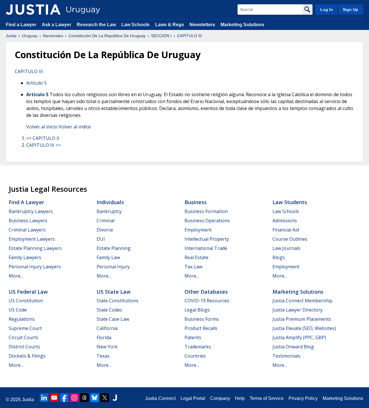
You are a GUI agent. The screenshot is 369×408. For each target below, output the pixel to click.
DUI (101, 239)
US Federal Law (28, 291)
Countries (195, 356)
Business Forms (201, 319)
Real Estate (196, 257)
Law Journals (286, 248)
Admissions (284, 220)
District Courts (24, 347)
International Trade (205, 248)
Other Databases (206, 291)
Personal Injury (113, 266)
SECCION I (161, 35)
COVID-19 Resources (206, 300)
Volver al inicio (41, 127)
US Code (18, 310)
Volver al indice (75, 127)
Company (220, 398)
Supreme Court (25, 328)
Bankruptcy (109, 211)
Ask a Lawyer (57, 24)
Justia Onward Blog (293, 347)
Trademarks (197, 347)
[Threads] (84, 397)
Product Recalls (200, 328)
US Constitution (26, 300)
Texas (103, 356)
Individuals (110, 202)
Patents (192, 337)
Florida (104, 337)
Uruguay (29, 35)
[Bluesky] (94, 397)
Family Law (108, 257)
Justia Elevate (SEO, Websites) (304, 328)
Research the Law (96, 24)
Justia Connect (160, 398)
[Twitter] (104, 397)
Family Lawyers (25, 257)
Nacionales (53, 35)
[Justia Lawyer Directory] (114, 397)
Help (240, 398)
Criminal (105, 220)
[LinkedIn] (44, 397)
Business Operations (207, 220)
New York (107, 347)
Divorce (105, 230)
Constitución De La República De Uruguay (107, 35)
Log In (326, 9)
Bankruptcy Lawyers (31, 211)
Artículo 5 (36, 83)
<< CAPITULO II (42, 138)
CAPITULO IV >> (43, 145)
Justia (11, 35)
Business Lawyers (28, 220)
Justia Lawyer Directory (297, 310)
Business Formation (206, 211)
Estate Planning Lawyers (35, 248)
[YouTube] (54, 397)
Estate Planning (114, 248)
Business (195, 202)
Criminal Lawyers (27, 230)
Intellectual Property (206, 239)
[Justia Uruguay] (33, 9)
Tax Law (193, 266)
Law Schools (135, 24)
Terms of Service (267, 398)
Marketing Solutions (242, 24)
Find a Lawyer (21, 24)
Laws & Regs (169, 24)
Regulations (22, 319)
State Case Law (113, 319)
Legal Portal (192, 398)
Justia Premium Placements (301, 319)
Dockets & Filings (27, 356)
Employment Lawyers (32, 239)
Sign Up (350, 9)
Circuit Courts (23, 337)
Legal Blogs (197, 310)
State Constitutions (117, 300)
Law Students (289, 202)
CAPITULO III (189, 35)
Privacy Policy (303, 398)
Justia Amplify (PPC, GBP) (299, 337)
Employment (198, 230)
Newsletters (202, 24)
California (107, 328)
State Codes (109, 310)
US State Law (114, 291)
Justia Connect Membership (302, 300)
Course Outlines (289, 239)
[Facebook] (64, 397)
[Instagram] (74, 397)
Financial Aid (285, 230)
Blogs (278, 257)
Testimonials (286, 356)
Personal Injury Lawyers (35, 266)
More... (16, 276)
